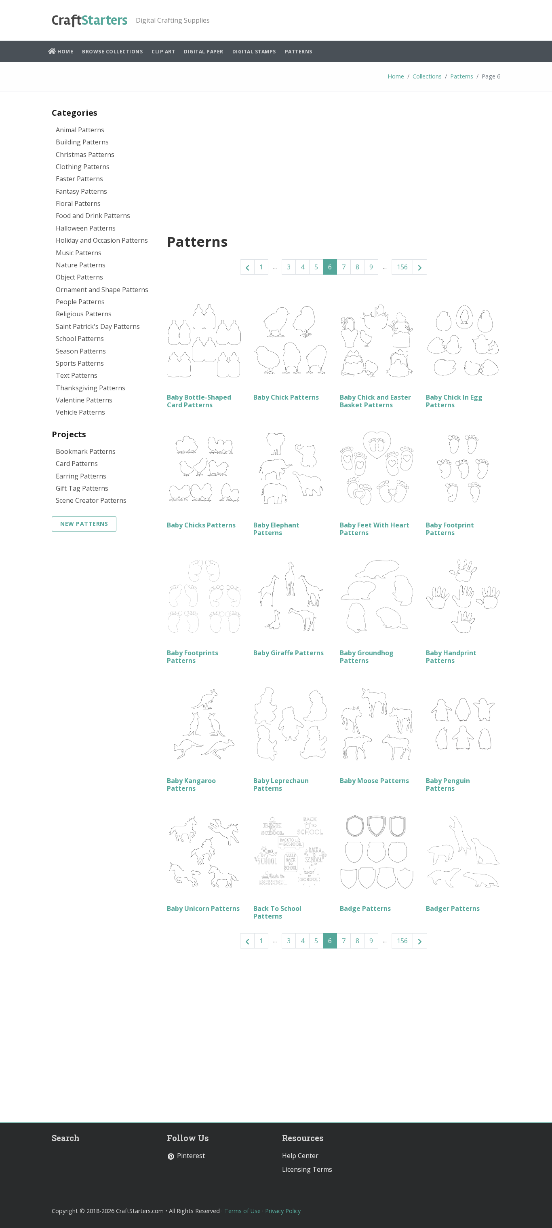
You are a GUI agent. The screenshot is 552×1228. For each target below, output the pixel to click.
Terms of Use (242, 1211)
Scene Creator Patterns (91, 500)
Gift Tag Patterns (82, 488)
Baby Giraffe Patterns (288, 652)
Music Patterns (78, 252)
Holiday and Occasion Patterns (102, 240)
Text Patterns (76, 375)
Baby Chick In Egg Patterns (454, 401)
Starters (90, 20)
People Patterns (80, 301)
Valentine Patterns (84, 400)
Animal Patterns (80, 129)
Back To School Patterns (277, 912)
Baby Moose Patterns (374, 780)
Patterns (298, 51)
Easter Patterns (79, 178)
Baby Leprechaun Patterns (281, 784)
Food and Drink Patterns (93, 215)
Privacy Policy (283, 1211)
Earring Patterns (81, 476)
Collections (427, 76)
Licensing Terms (307, 1169)
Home (65, 51)
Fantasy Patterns (81, 191)
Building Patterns (82, 142)
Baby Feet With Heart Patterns (374, 529)
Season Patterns (81, 351)
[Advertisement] (333, 160)
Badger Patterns (453, 908)
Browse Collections (112, 51)
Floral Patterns (78, 203)
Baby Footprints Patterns (192, 656)
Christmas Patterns (85, 154)
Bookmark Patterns (86, 451)
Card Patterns (77, 463)
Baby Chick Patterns (286, 397)
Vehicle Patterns (80, 412)
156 (402, 267)
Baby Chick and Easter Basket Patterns (375, 401)
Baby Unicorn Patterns (203, 908)
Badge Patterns (365, 908)
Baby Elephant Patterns (276, 529)
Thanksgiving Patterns (90, 387)
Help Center (300, 1155)
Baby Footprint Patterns (450, 529)
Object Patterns (79, 277)
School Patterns (80, 338)
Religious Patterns (84, 313)
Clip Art (163, 51)
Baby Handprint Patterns (451, 656)
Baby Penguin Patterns (448, 784)
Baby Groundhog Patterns (367, 656)
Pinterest (190, 1155)
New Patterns (84, 523)
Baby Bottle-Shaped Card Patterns (199, 401)
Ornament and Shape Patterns (102, 289)
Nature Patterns (80, 264)
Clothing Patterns (83, 166)
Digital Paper (203, 51)
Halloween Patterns (86, 228)
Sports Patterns (80, 363)
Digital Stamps (254, 51)
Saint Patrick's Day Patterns (98, 326)
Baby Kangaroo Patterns (191, 784)
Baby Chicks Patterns (201, 525)
